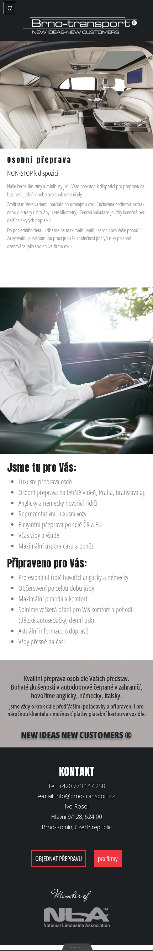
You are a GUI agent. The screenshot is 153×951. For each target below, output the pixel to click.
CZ (9, 8)
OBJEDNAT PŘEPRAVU (58, 858)
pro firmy (108, 858)
